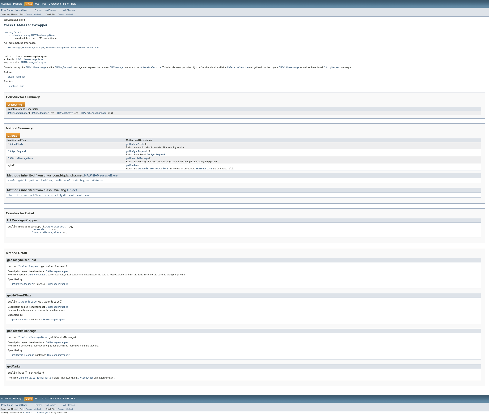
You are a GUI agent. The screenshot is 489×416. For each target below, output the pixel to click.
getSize (33, 180)
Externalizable (78, 47)
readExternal (62, 180)
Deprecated (55, 3)
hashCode (46, 180)
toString (78, 180)
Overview (6, 3)
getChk (22, 180)
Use (37, 3)
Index (66, 3)
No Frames (50, 10)
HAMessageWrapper (18, 113)
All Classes (69, 10)
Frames (38, 10)
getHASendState (135, 144)
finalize (22, 195)
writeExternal (95, 180)
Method (37, 14)
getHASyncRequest (136, 151)
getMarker (132, 165)
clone (11, 195)
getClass (35, 195)
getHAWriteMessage (137, 158)
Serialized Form (16, 86)
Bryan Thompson (16, 76)
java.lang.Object (12, 32)
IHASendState (65, 113)
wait (71, 195)
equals (12, 180)
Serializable (93, 47)
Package (17, 3)
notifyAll (60, 195)
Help (73, 3)
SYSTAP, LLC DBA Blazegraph (36, 412)
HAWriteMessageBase (30, 59)
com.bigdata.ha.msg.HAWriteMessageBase (32, 35)
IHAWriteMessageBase (57, 47)
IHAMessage (14, 47)
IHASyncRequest (39, 113)
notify (48, 195)
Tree (44, 3)
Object (72, 190)
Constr (29, 14)
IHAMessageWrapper (33, 47)
